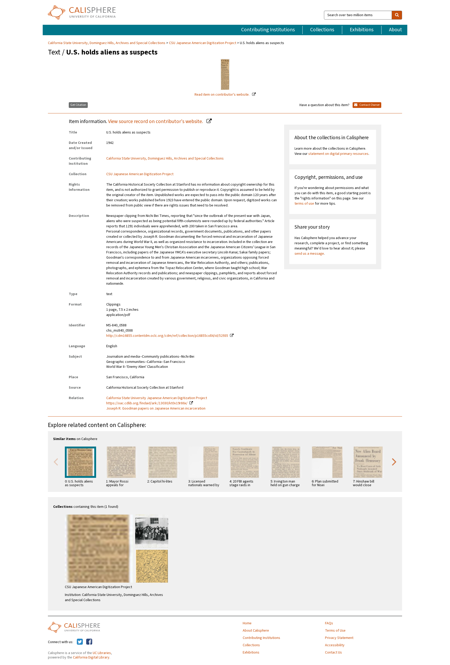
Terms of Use (335, 630)
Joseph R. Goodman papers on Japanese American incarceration (155, 408)
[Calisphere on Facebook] (89, 642)
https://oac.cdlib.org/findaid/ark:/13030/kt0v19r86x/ (147, 403)
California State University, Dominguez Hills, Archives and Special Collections (107, 43)
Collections (322, 29)
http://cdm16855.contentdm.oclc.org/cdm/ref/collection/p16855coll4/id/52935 (167, 335)
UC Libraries (102, 653)
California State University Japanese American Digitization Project (156, 398)
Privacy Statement (339, 638)
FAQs (329, 623)
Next (394, 461)
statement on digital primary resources (338, 153)
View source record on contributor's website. (156, 121)
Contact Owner (369, 105)
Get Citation (78, 105)
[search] (397, 15)
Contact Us (333, 652)
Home (247, 623)
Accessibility (335, 645)
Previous (55, 461)
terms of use (304, 203)
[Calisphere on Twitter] (80, 642)
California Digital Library (91, 657)
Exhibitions (361, 29)
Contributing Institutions (268, 29)
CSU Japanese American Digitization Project (202, 43)
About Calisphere (256, 630)
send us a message (309, 253)
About (395, 29)
